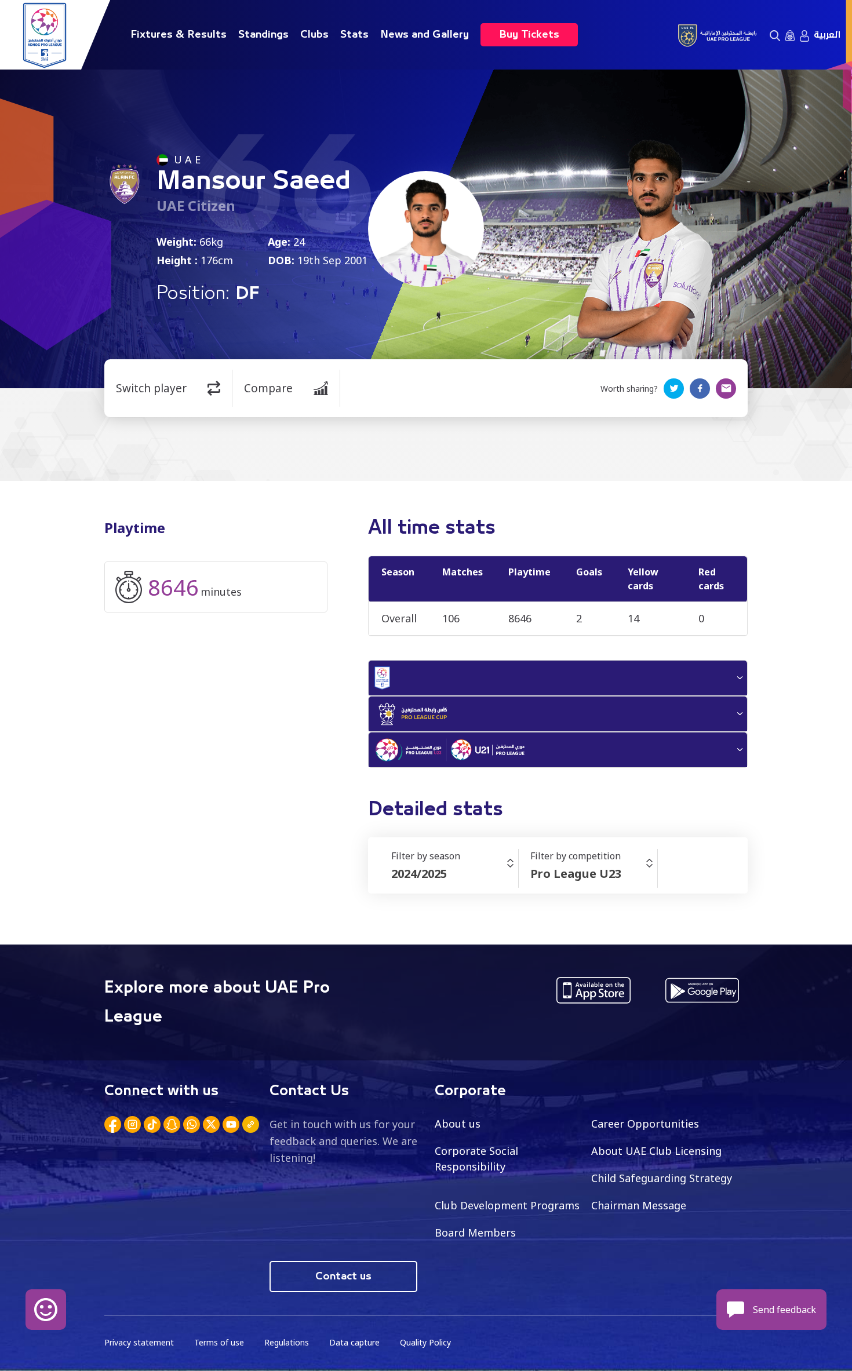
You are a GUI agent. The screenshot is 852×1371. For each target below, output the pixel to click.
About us (457, 1124)
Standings (263, 34)
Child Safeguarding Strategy (661, 1178)
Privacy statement (139, 1342)
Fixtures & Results (178, 34)
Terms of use (219, 1342)
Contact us (343, 1276)
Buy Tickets (529, 34)
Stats (354, 34)
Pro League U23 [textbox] (575, 873)
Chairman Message (638, 1205)
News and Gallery (424, 34)
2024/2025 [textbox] (419, 873)
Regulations (286, 1342)
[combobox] (454, 874)
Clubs (314, 34)
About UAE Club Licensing (656, 1151)
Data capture (354, 1342)
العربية (827, 35)
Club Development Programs (507, 1205)
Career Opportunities (645, 1124)
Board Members (475, 1232)
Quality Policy (425, 1342)
